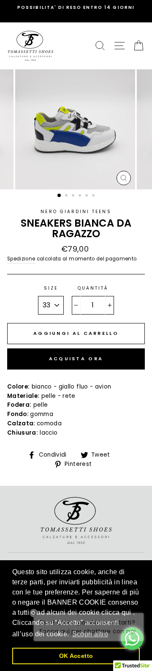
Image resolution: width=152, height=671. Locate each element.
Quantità (93, 288)
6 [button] (94, 196)
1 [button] (59, 196)
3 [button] (74, 196)
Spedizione (21, 258)
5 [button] (87, 196)
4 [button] (81, 196)
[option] (76, 7)
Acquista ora (76, 358)
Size (51, 288)
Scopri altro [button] (90, 634)
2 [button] (67, 196)
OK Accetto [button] (76, 655)
